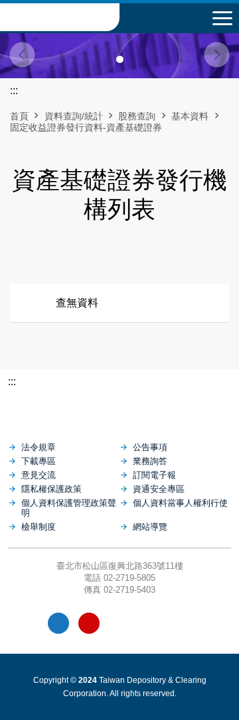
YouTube (89, 623)
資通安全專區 (159, 489)
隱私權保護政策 (51, 489)
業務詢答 (150, 461)
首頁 (19, 116)
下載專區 (38, 461)
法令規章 (38, 447)
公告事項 (150, 447)
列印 (86, 257)
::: (12, 381)
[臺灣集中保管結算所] (119, 408)
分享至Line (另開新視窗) (131, 257)
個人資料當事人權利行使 (180, 503)
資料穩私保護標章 (150, 623)
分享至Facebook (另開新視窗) (108, 257)
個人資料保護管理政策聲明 (68, 508)
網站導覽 (150, 527)
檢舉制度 (38, 527)
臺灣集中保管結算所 (60, 17)
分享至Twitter (153, 257)
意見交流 (38, 475)
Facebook (58, 623)
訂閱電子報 (154, 475)
